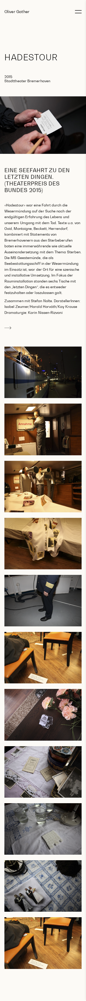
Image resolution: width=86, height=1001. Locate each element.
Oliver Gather (17, 11)
